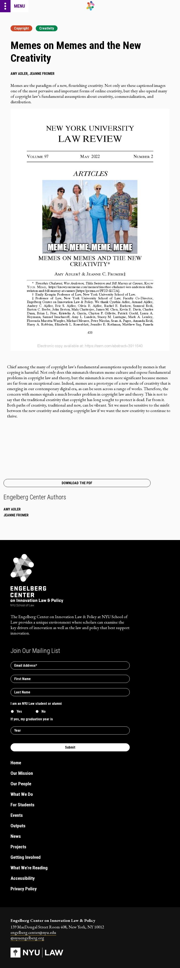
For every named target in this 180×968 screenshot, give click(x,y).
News (16, 836)
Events (17, 815)
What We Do (22, 794)
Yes (19, 711)
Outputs (18, 825)
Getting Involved (26, 857)
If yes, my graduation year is (32, 719)
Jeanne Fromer (16, 515)
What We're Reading (29, 867)
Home (16, 762)
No (43, 711)
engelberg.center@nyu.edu (33, 932)
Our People (21, 783)
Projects (18, 846)
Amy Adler (12, 509)
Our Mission (22, 773)
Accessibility (23, 878)
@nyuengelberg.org (27, 938)
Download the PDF (77, 483)
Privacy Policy (24, 888)
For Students (22, 804)
